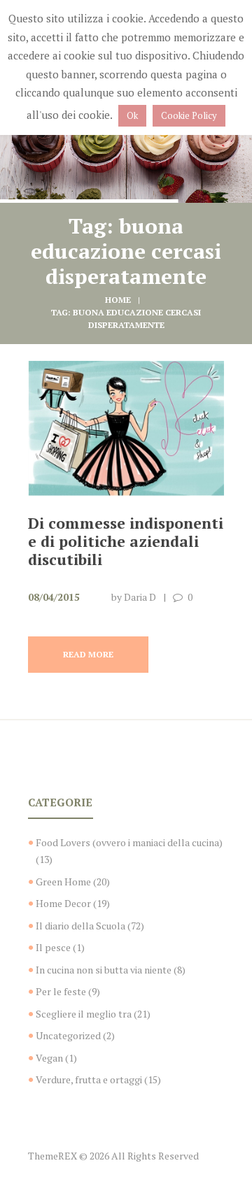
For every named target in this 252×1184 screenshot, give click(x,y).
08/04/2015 (54, 597)
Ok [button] (132, 115)
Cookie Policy (189, 115)
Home (118, 299)
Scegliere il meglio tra (84, 1013)
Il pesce (53, 947)
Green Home (63, 881)
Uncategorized (68, 1035)
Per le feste (61, 991)
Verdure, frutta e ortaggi (89, 1079)
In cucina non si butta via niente (104, 969)
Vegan (49, 1057)
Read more (88, 654)
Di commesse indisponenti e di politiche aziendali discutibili (125, 541)
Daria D (140, 597)
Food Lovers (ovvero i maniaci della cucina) (129, 842)
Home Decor (63, 903)
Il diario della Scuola (80, 925)
